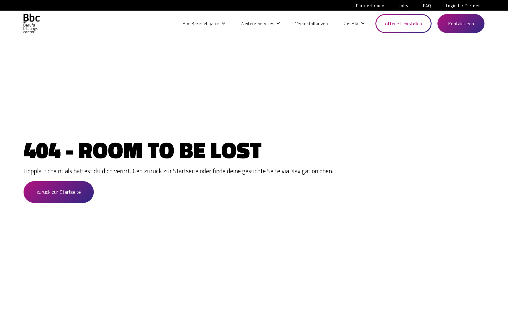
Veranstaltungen (311, 23)
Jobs (403, 5)
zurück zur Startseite (58, 192)
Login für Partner (463, 5)
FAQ (427, 5)
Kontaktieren (461, 23)
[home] (32, 23)
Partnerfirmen (370, 5)
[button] (204, 23)
